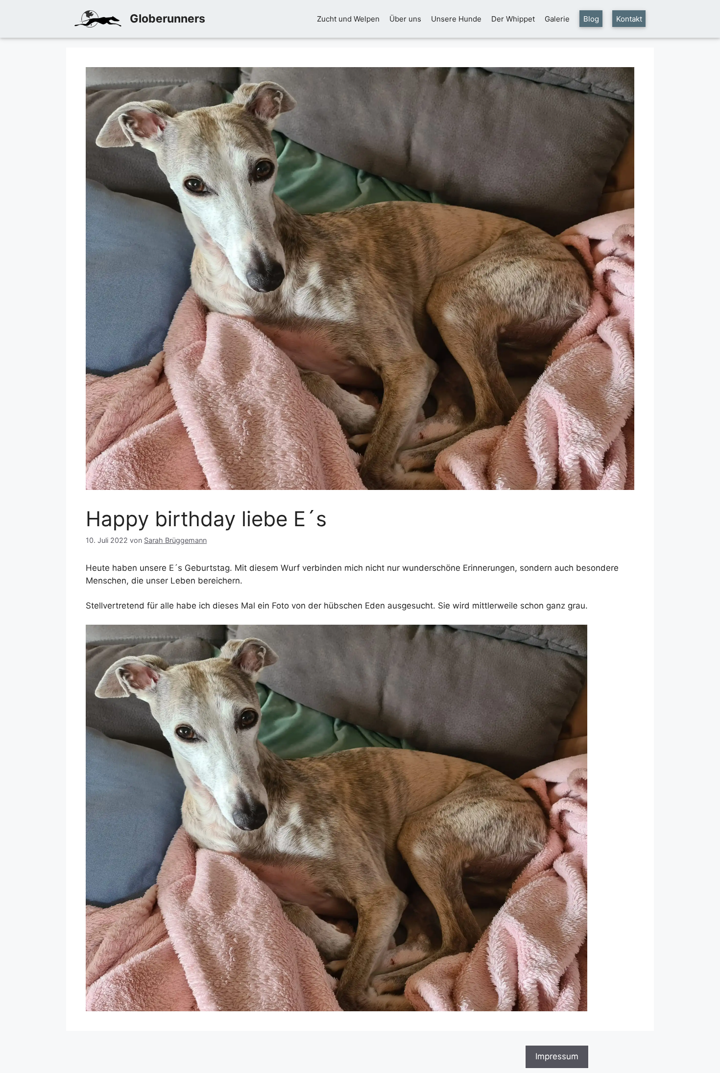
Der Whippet (513, 19)
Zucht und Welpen (348, 19)
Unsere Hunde (456, 19)
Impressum (556, 1056)
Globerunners (167, 18)
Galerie (557, 19)
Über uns (405, 19)
